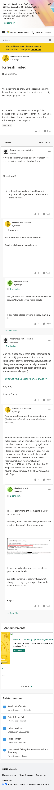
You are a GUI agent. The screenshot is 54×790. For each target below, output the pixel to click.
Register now (9, 22)
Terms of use (41, 775)
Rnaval (23, 720)
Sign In (48, 32)
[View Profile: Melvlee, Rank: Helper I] (10, 283)
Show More (12, 330)
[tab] (25, 686)
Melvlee (17, 281)
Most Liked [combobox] (44, 142)
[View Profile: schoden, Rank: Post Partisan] (5, 58)
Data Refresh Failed (17, 717)
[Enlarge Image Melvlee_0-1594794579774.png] (29, 543)
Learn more (36, 49)
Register (39, 32)
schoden (14, 56)
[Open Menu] (50, 40)
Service (7, 40)
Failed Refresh (14, 738)
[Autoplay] (22, 686)
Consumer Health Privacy (38, 784)
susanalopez (24, 731)
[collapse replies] (27, 147)
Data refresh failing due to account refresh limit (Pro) (28, 751)
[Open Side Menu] (4, 32)
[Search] (32, 32)
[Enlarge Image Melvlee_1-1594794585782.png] (29, 552)
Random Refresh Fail (18, 706)
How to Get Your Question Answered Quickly (25, 379)
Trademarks (7, 780)
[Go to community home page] (18, 32)
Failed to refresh (15, 727)
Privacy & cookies (26, 775)
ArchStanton (27, 710)
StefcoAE (22, 742)
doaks (24, 756)
